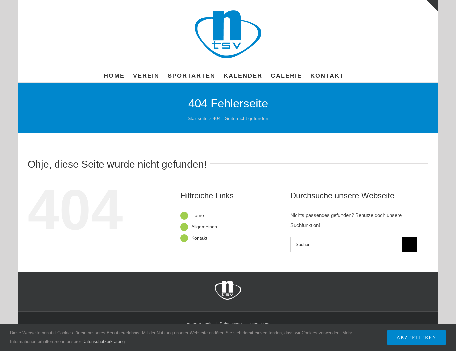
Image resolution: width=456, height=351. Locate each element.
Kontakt (199, 238)
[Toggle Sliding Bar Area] (432, 6)
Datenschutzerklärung (103, 341)
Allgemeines (204, 226)
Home (197, 215)
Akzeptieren (416, 337)
